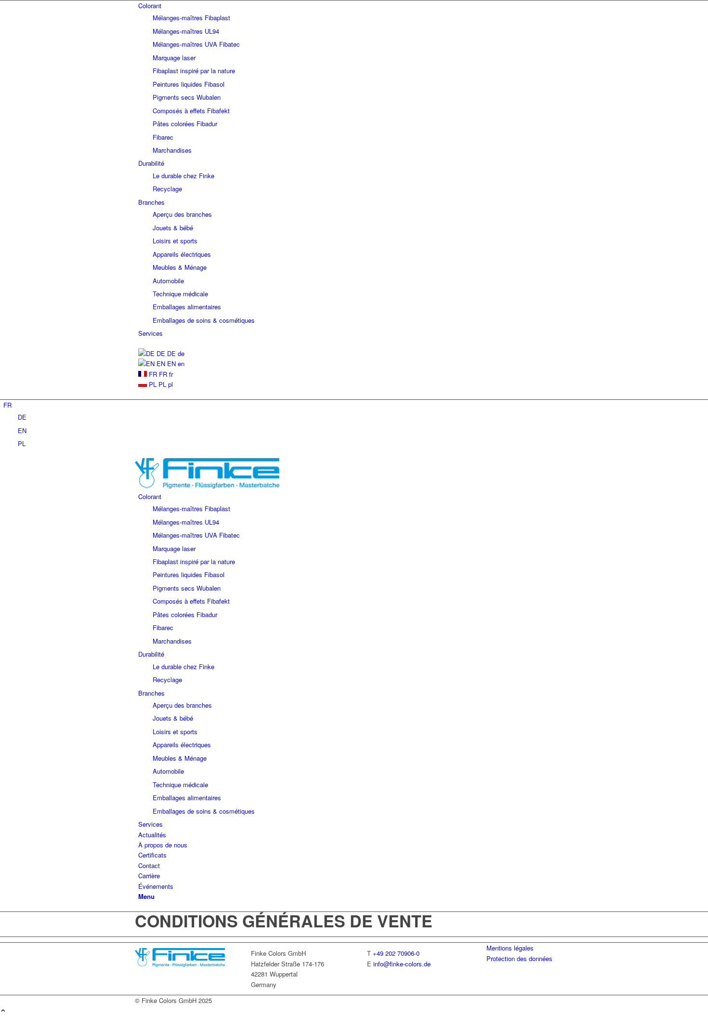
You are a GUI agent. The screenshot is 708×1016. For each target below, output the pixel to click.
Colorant (149, 5)
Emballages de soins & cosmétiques (204, 320)
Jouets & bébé (173, 227)
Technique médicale (180, 293)
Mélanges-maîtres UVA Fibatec (196, 44)
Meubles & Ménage (180, 267)
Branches (151, 202)
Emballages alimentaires (187, 306)
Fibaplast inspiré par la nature (194, 70)
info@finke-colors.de (402, 963)
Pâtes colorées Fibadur (185, 123)
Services (150, 333)
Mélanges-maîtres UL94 (186, 31)
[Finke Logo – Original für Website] (207, 485)
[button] (7, 404)
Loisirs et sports (175, 240)
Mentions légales (510, 947)
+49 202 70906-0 (396, 953)
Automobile (168, 280)
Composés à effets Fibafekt (191, 110)
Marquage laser (174, 57)
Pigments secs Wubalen (187, 97)
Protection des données (519, 958)
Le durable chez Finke (183, 175)
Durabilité (151, 163)
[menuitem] (355, 77)
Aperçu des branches (182, 214)
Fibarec (163, 137)
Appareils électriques (182, 254)
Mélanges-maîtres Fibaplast (191, 17)
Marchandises (172, 150)
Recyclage (167, 188)
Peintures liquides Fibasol (188, 84)
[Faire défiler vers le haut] (3, 1011)
